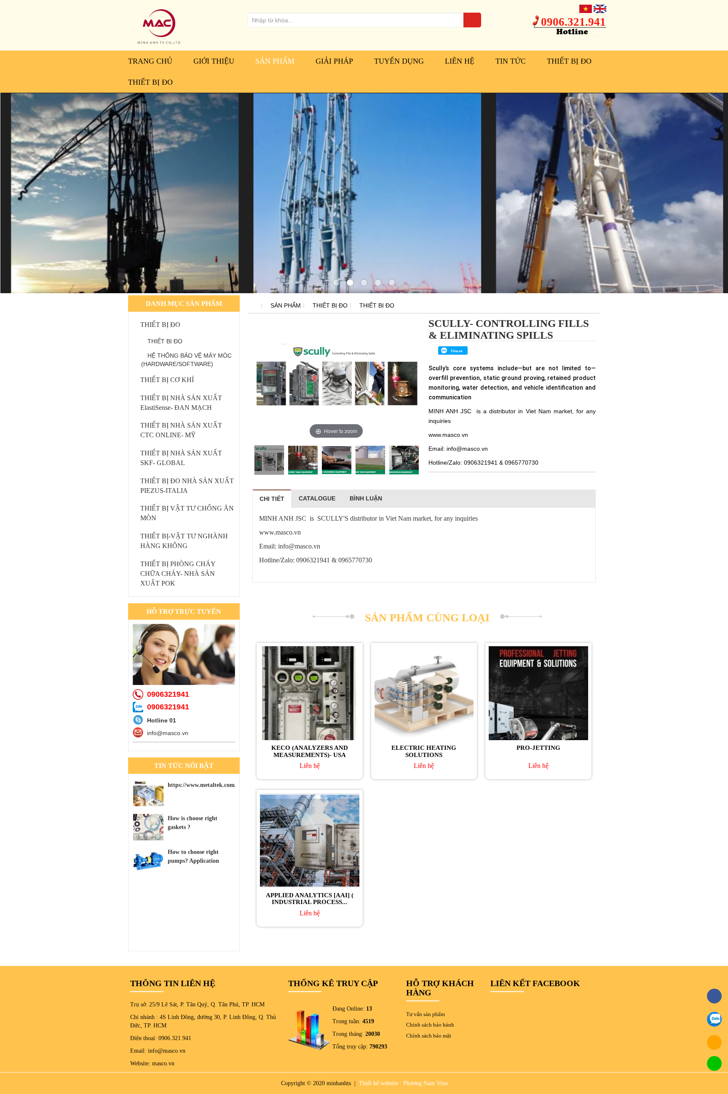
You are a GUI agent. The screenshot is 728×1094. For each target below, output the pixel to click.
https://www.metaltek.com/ (202, 785)
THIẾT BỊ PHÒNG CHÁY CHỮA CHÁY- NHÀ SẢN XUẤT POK (177, 573)
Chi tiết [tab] (272, 498)
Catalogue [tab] (317, 498)
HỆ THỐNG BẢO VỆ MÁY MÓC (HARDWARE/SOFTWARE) (186, 359)
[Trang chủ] (252, 305)
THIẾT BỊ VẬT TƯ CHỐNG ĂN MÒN (187, 513)
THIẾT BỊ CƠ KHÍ (167, 379)
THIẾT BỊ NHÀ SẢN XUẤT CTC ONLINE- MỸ (181, 430)
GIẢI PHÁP (334, 61)
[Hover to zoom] (336, 378)
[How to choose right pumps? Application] (148, 861)
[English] (600, 8)
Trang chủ (150, 61)
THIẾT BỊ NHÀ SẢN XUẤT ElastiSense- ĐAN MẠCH (181, 402)
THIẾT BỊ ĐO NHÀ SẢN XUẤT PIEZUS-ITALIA (187, 485)
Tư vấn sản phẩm (425, 1014)
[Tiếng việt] (585, 8)
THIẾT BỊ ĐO (569, 61)
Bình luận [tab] (366, 498)
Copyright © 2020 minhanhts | (319, 1083)
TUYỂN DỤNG (399, 61)
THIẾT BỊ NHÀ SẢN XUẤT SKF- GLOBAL (181, 457)
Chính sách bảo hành (430, 1025)
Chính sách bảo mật (428, 1035)
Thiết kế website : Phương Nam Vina (403, 1083)
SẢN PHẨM (274, 61)
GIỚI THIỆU (213, 61)
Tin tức (510, 61)
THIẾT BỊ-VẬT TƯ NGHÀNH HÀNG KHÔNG (184, 540)
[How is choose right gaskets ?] (148, 827)
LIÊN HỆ (459, 61)
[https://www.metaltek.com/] (148, 794)
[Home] (159, 24)
